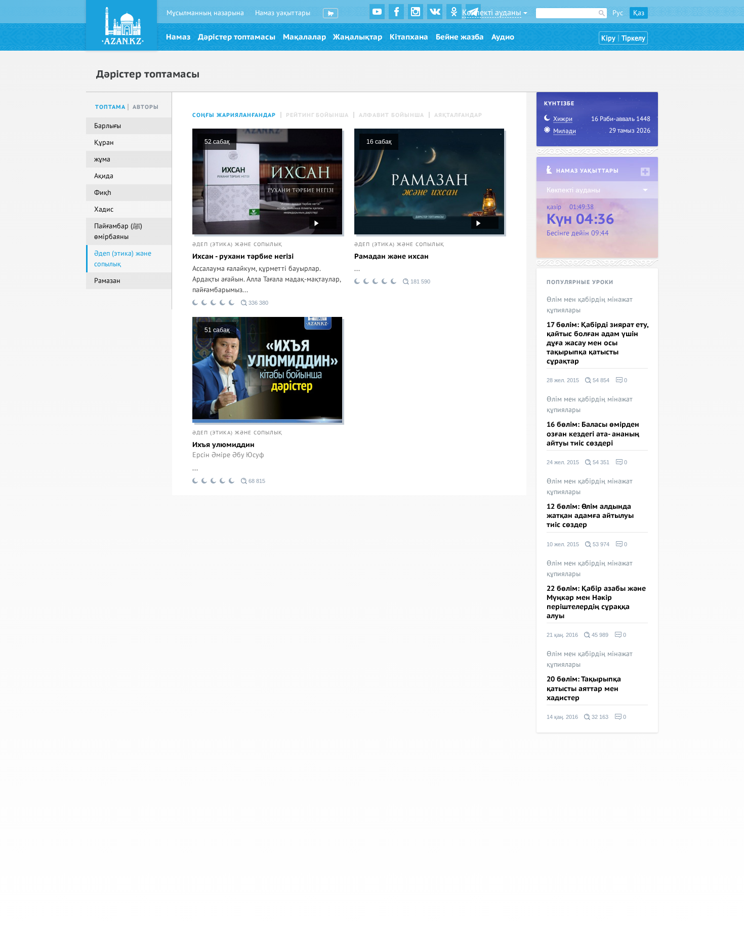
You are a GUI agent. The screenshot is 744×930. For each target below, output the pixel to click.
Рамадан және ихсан (391, 256)
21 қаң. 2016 (562, 635)
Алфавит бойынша (391, 115)
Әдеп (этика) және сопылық (237, 244)
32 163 (599, 717)
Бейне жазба (460, 37)
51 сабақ (216, 330)
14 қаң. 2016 (562, 717)
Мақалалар (304, 37)
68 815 (256, 481)
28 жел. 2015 (563, 380)
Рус (617, 13)
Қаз (638, 13)
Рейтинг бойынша (317, 115)
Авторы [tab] (146, 107)
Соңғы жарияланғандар (234, 115)
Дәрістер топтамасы (236, 37)
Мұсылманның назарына (205, 13)
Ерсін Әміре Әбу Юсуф (228, 455)
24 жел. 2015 (563, 462)
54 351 (600, 462)
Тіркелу (633, 38)
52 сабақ (216, 141)
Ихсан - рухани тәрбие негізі (243, 256)
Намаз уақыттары (282, 13)
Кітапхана (409, 37)
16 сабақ (378, 141)
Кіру (608, 38)
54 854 (600, 380)
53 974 (600, 544)
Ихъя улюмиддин (223, 444)
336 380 (257, 303)
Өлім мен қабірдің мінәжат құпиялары (590, 304)
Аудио (502, 37)
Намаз (178, 37)
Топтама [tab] (110, 107)
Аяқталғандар (458, 115)
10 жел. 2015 (563, 544)
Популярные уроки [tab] (580, 282)
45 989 (599, 635)
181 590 (419, 281)
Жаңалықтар (357, 37)
